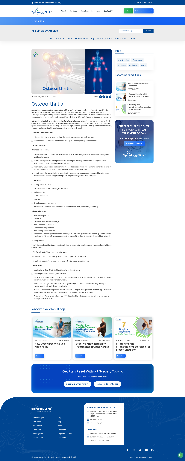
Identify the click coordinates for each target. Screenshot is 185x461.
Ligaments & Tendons (101, 38)
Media (60, 426)
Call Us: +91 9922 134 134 (145, 3)
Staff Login (62, 437)
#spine (143, 65)
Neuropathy (120, 38)
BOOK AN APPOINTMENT (77, 384)
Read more (39, 356)
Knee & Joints (81, 38)
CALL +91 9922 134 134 (107, 384)
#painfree (122, 65)
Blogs (59, 422)
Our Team (37, 422)
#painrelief (133, 65)
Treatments (37, 426)
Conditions (84, 11)
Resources (95, 11)
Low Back (59, 38)
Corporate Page (145, 457)
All (51, 38)
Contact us (108, 11)
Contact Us (62, 430)
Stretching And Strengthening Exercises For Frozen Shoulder (139, 107)
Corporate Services (65, 434)
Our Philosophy (38, 418)
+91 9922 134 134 (135, 144)
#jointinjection (123, 60)
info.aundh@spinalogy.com (100, 423)
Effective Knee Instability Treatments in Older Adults (139, 95)
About (63, 11)
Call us (129, 11)
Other (132, 38)
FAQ (59, 418)
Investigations (38, 434)
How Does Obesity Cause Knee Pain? (138, 84)
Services (73, 11)
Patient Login (38, 437)
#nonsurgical (137, 60)
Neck (69, 38)
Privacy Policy (133, 457)
